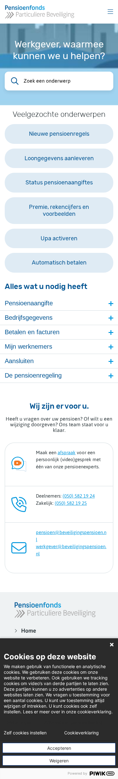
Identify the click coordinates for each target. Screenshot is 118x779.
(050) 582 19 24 (79, 495)
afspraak (67, 452)
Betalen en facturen (32, 332)
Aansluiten (19, 360)
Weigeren (59, 760)
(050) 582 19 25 (71, 503)
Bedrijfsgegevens (29, 317)
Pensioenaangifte (29, 303)
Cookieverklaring (81, 732)
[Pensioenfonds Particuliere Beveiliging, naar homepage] (40, 12)
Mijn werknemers (28, 346)
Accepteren (59, 748)
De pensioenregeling (33, 375)
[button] (110, 11)
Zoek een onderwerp (47, 81)
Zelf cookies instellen (25, 732)
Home (28, 630)
